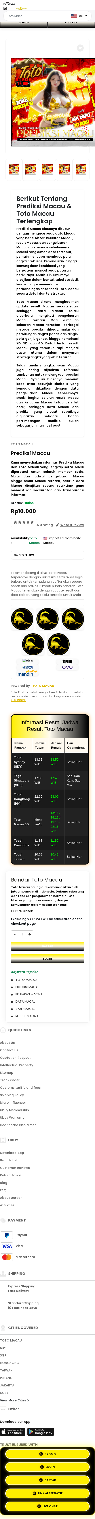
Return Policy (10, 1175)
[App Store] (13, 1433)
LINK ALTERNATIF (50, 1492)
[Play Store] (40, 1433)
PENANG (6, 1378)
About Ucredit (11, 1198)
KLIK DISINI (18, 700)
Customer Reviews (15, 1168)
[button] (80, 48)
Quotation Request (15, 1057)
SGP (3, 1355)
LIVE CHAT (50, 1504)
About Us (7, 1042)
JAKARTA (7, 1385)
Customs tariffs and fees (20, 1087)
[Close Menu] (5, 9)
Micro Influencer (13, 1102)
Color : (24, 555)
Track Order (10, 1080)
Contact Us (9, 1050)
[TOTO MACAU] (21, 8)
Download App (12, 1153)
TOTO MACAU (22, 444)
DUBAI (5, 1393)
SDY (3, 1348)
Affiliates (7, 1205)
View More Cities (13, 1400)
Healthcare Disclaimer (18, 1125)
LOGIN (24, 22)
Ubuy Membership (14, 1110)
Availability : (20, 540)
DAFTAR (71, 22)
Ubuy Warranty (12, 1117)
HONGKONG (9, 1363)
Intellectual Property (16, 1065)
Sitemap (6, 1072)
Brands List (8, 1160)
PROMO (50, 1455)
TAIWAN (6, 1370)
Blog (3, 1183)
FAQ (3, 1190)
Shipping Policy (12, 1095)
